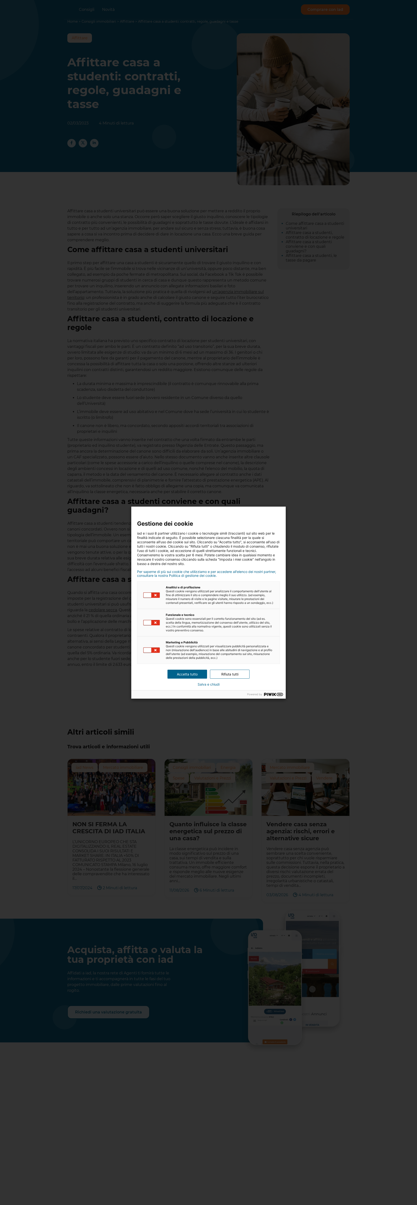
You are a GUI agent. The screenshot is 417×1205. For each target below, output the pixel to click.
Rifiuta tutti (229, 674)
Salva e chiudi (209, 684)
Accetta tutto (187, 674)
